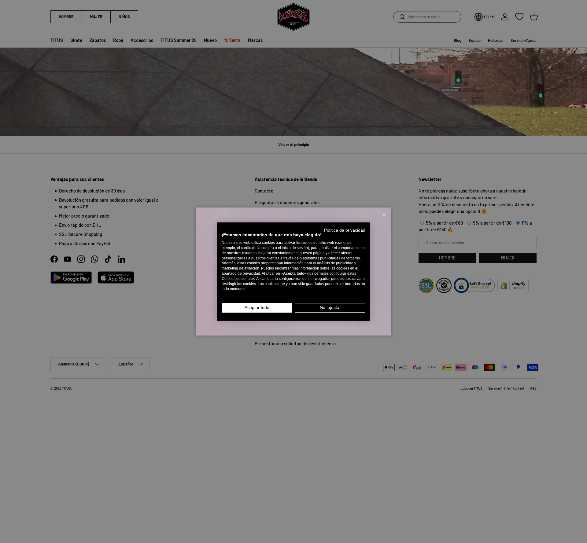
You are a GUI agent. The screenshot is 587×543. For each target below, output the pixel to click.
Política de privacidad (344, 230)
